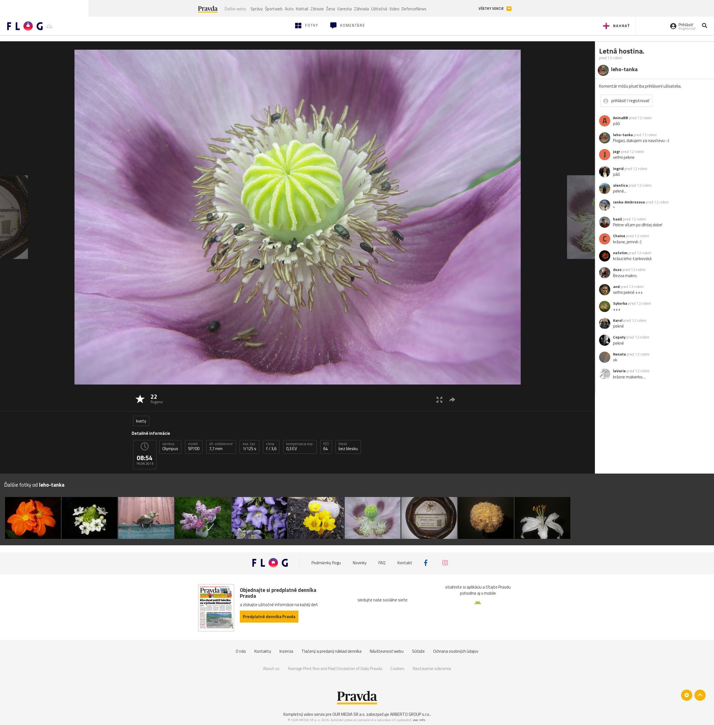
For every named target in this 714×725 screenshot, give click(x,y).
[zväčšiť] (439, 399)
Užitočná (379, 9)
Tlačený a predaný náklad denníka (331, 651)
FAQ (381, 563)
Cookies (397, 668)
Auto (289, 9)
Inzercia (286, 651)
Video (394, 9)
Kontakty (262, 651)
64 (326, 446)
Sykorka (620, 303)
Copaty (619, 337)
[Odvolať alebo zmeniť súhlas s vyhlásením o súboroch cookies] (686, 695)
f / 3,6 (271, 446)
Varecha (344, 9)
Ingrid (618, 168)
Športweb (274, 9)
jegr (616, 151)
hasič (617, 219)
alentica (620, 185)
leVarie (619, 371)
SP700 (193, 446)
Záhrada (361, 9)
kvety (141, 421)
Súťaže (418, 651)
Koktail (302, 9)
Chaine (619, 236)
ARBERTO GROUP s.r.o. (410, 714)
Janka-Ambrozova (629, 202)
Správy (256, 9)
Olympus (170, 446)
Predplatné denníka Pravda (269, 616)
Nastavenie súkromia (432, 668)
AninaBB (620, 118)
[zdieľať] (452, 399)
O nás (241, 651)
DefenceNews (414, 9)
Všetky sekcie (492, 8)
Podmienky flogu (326, 563)
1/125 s (249, 446)
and (616, 286)
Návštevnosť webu (387, 651)
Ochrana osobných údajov (455, 651)
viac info (419, 719)
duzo (617, 269)
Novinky (359, 563)
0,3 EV (299, 446)
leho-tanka (623, 135)
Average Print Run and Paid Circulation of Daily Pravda (335, 668)
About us (271, 668)
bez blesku (348, 446)
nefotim (620, 253)
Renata (619, 354)
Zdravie (317, 9)
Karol (618, 320)
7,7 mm (221, 446)
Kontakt (404, 563)
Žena (330, 9)
